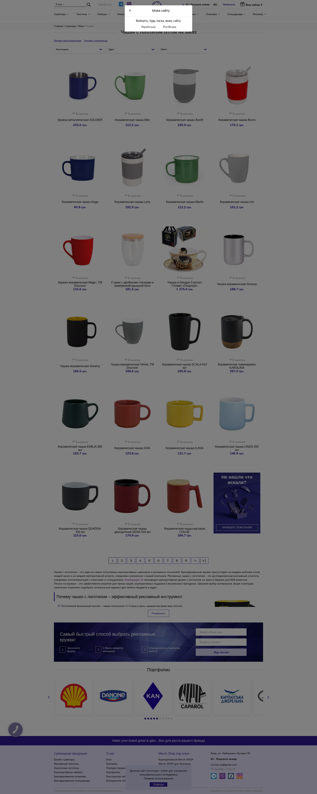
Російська (169, 26)
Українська (148, 26)
